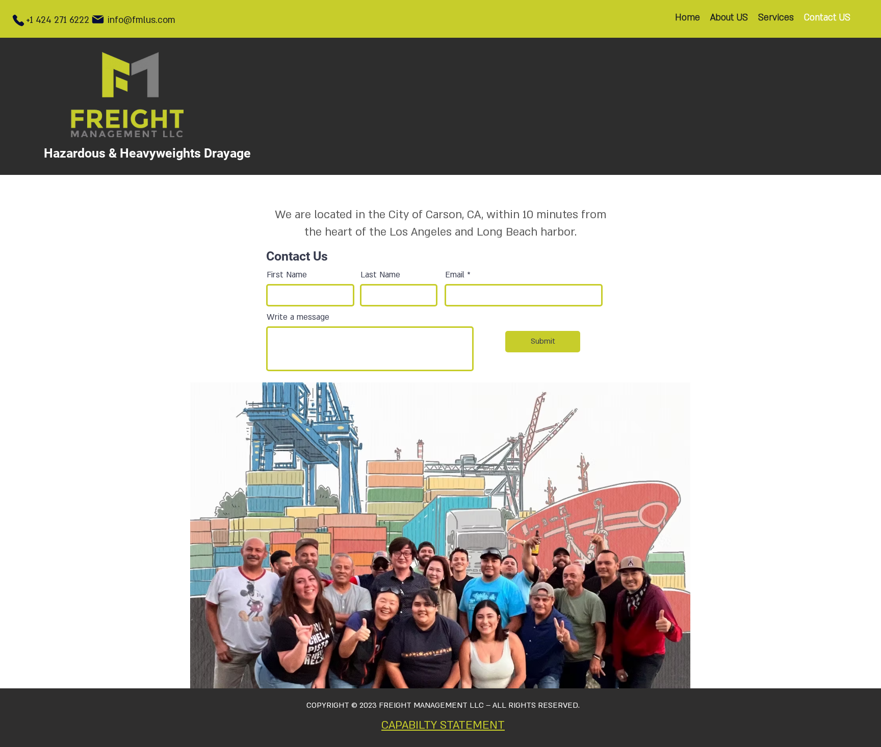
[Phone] (18, 20)
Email (454, 274)
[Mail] (98, 19)
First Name (287, 274)
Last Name (380, 274)
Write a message (298, 317)
